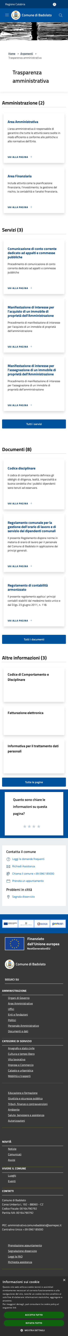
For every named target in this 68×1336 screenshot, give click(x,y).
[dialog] (34, 1306)
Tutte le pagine (34, 782)
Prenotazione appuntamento (25, 1245)
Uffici (11, 1009)
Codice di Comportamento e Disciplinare (28, 677)
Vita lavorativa (16, 1059)
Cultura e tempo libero (21, 1054)
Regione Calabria (15, 4)
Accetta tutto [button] (34, 1314)
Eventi (12, 1181)
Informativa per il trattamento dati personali (33, 748)
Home (11, 53)
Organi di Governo (18, 998)
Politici (12, 1020)
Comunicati (14, 1154)
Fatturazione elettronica (25, 712)
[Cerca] (61, 15)
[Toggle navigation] (7, 15)
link (14, 1307)
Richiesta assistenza (20, 1262)
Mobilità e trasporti (19, 1076)
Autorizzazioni (16, 1121)
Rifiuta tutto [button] (34, 1323)
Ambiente (14, 1109)
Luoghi (12, 1175)
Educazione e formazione (22, 1093)
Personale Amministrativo (23, 1026)
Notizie (12, 1149)
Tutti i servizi (34, 424)
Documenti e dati (18, 1031)
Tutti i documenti (34, 639)
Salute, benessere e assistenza (26, 1115)
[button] (34, 1330)
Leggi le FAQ (15, 1256)
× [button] (64, 1280)
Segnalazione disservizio (22, 1251)
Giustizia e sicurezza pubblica (25, 1098)
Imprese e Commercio (20, 1065)
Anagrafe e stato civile (21, 1048)
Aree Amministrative (20, 1003)
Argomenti (26, 53)
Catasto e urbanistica (20, 1070)
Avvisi (11, 1160)
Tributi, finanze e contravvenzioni (28, 1104)
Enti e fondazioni (18, 1014)
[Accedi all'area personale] (54, 4)
